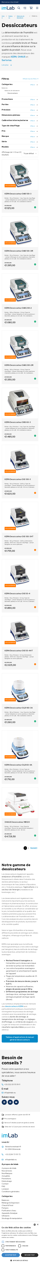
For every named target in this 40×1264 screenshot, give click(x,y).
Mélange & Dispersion (10, 1203)
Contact (5, 1184)
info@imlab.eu (10, 1092)
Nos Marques (7, 1173)
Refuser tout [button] (30, 1255)
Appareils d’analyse (9, 1213)
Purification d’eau (9, 1210)
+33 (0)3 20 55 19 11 (12, 1084)
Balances (11, 17)
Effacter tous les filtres (30, 79)
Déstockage (7, 1181)
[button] (20, 1260)
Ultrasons (5, 1216)
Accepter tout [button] (10, 1255)
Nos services (7, 1171)
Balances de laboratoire (20, 17)
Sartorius (7, 60)
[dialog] (20, 1243)
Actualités (6, 1176)
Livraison (5, 1189)
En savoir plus (19, 1237)
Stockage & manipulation (12, 1218)
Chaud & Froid (7, 1205)
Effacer (32, 85)
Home (3, 17)
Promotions (6, 1178)
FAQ (3, 1186)
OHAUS (21, 56)
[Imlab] (8, 8)
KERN (14, 56)
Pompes (5, 1208)
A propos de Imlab (9, 1168)
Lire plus (5, 65)
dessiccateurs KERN (14, 1006)
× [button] (37, 1224)
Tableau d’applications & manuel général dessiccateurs (20, 1038)
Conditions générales (10, 1191)
